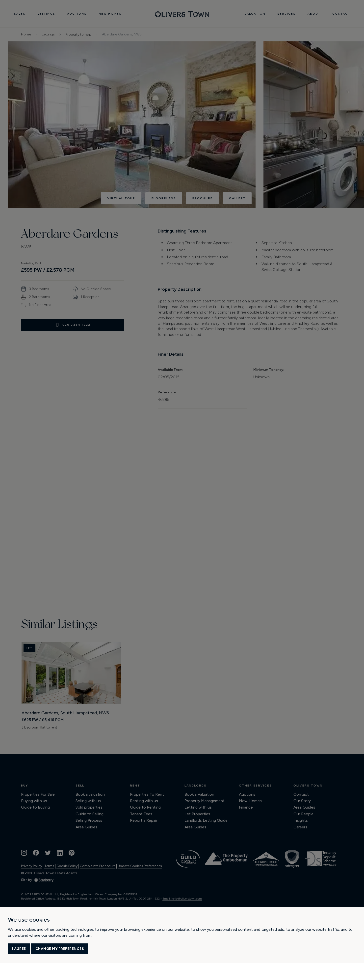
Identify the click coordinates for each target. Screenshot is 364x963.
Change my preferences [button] (59, 949)
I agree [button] (19, 949)
